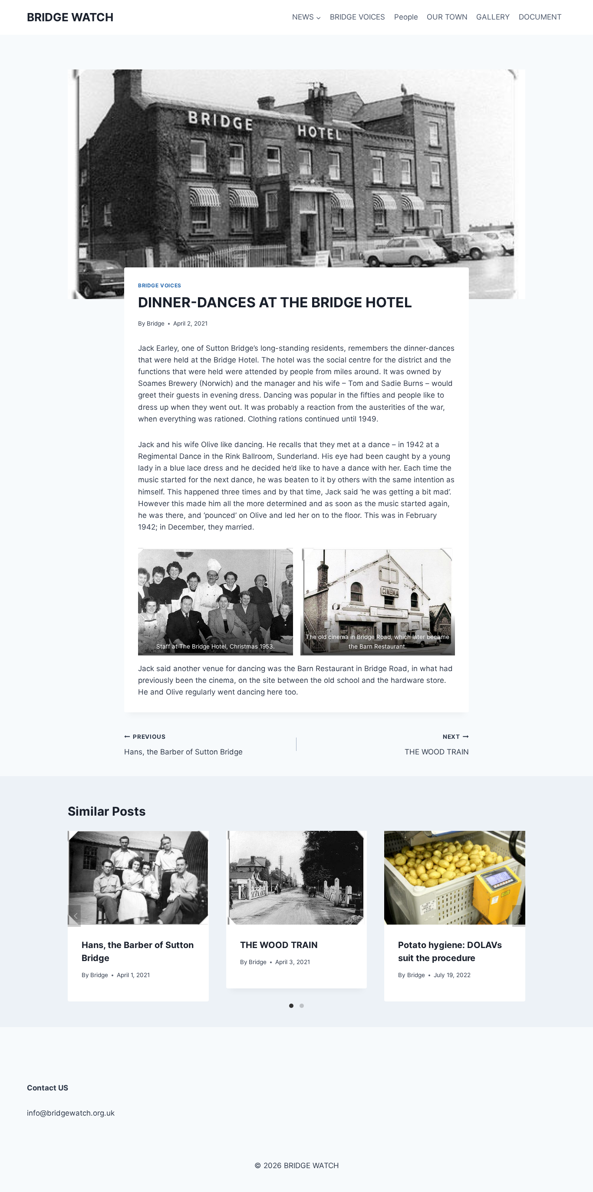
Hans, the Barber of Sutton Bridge (183, 744)
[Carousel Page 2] (301, 1006)
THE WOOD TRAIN (437, 744)
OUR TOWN (447, 17)
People (406, 17)
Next (518, 916)
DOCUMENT (540, 17)
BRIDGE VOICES (357, 17)
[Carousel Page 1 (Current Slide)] (291, 1006)
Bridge (156, 323)
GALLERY (493, 17)
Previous (74, 916)
